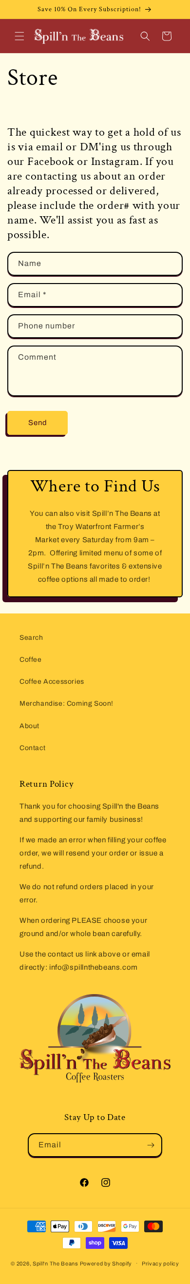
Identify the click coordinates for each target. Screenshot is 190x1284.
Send (37, 423)
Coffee (30, 659)
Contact (32, 748)
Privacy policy (160, 1263)
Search (31, 637)
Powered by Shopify (106, 1263)
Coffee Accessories (51, 681)
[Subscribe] (150, 1145)
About (29, 726)
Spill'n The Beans (56, 1263)
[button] (19, 36)
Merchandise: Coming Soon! (66, 703)
